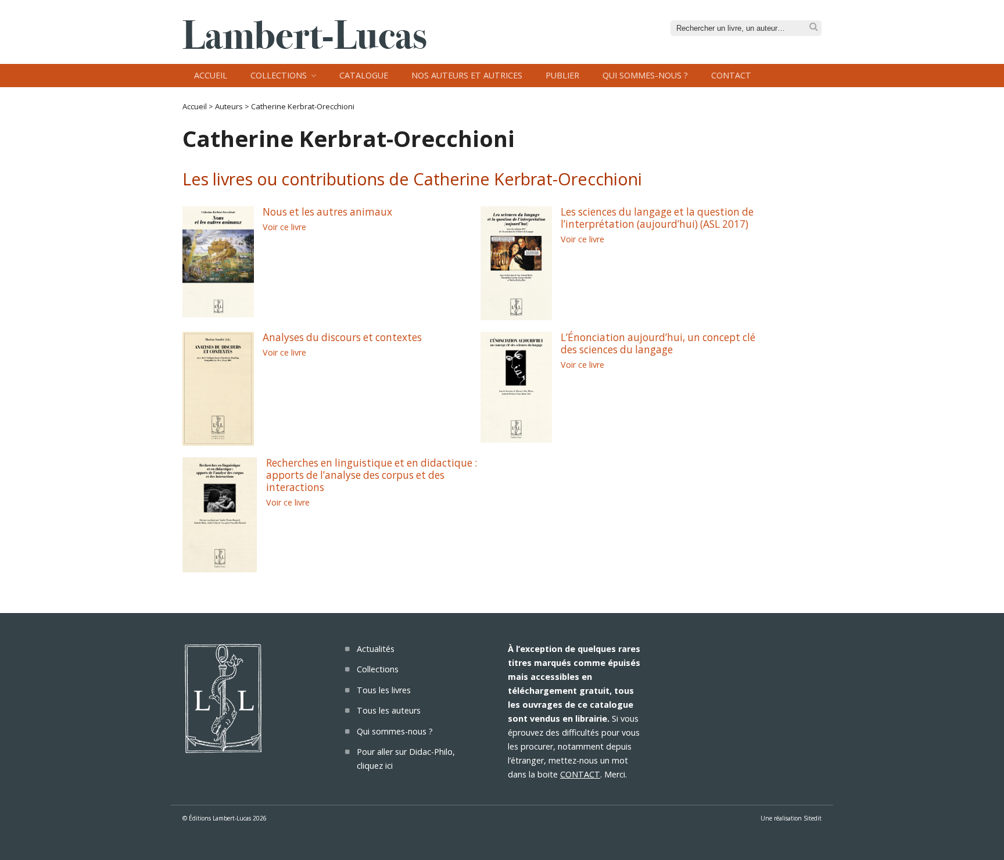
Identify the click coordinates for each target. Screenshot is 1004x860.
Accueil (210, 75)
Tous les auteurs (389, 710)
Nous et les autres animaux (327, 211)
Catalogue (363, 75)
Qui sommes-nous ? (645, 75)
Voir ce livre (284, 226)
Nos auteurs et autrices (466, 75)
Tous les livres (384, 690)
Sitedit (813, 818)
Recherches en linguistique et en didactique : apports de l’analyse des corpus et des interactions (371, 474)
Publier (562, 75)
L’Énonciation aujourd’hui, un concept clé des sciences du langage (658, 343)
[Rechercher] (814, 27)
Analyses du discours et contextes (342, 337)
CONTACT (580, 774)
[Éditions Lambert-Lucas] (304, 45)
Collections (278, 75)
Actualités (376, 648)
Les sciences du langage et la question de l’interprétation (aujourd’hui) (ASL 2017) (657, 218)
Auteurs (229, 106)
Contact (731, 75)
